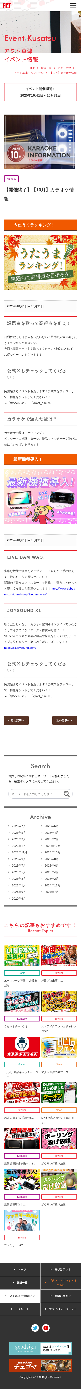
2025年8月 (52, 859)
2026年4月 (52, 832)
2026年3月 (19, 839)
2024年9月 (19, 892)
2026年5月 (19, 832)
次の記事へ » (64, 720)
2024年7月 (52, 892)
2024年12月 (52, 885)
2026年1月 (19, 846)
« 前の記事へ (16, 720)
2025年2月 (52, 878)
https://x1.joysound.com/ (20, 647)
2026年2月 (52, 839)
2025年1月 (19, 885)
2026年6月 (52, 826)
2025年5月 (19, 872)
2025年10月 (52, 852)
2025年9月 (19, 859)
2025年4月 (52, 872)
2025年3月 (19, 878)
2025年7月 (19, 865)
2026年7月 (19, 826)
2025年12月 (52, 846)
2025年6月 (52, 865)
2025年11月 (19, 852)
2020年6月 (19, 898)
